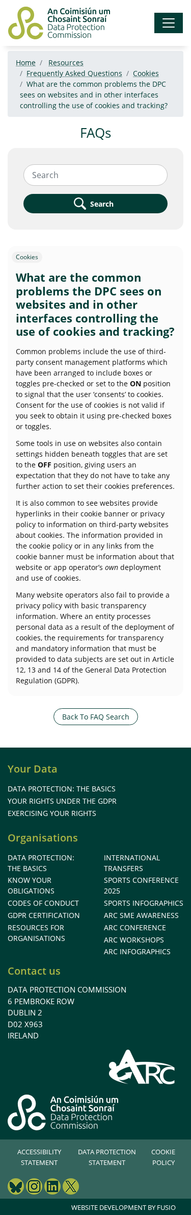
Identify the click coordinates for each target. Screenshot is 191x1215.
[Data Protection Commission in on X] (71, 1188)
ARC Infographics (137, 951)
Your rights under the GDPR (62, 801)
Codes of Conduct (43, 903)
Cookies (146, 73)
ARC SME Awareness (141, 915)
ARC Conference (135, 927)
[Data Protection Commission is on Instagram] (34, 1188)
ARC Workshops (134, 940)
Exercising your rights (52, 813)
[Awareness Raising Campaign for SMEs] (142, 1066)
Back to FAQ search (95, 717)
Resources (66, 62)
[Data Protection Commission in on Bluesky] (16, 1188)
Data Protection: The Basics (62, 789)
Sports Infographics (143, 903)
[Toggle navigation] (168, 23)
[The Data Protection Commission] (59, 23)
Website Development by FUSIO (123, 1207)
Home (26, 62)
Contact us (34, 971)
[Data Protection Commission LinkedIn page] (52, 1188)
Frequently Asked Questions (74, 73)
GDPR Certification (44, 915)
